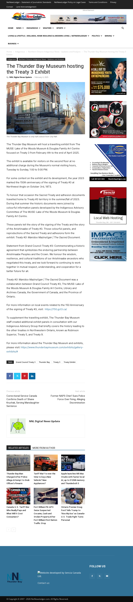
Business (12, 43)
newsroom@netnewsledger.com (55, 586)
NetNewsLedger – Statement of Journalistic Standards (28, 2)
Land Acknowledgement (26, 7)
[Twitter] (17, 376)
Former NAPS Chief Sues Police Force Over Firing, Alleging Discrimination (68, 399)
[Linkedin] (32, 376)
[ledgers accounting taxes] (108, 162)
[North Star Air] (88, 19)
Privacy (113, 2)
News (18, 28)
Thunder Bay (44, 362)
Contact (9, 7)
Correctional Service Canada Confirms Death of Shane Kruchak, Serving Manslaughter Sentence (22, 401)
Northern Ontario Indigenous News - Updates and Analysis (54, 51)
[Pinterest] (24, 376)
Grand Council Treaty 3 (25, 362)
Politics (96, 36)
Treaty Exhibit (69, 362)
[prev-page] (8, 530)
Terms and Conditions (98, 2)
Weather (47, 28)
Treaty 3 (56, 362)
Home (10, 28)
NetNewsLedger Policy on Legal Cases (70, 2)
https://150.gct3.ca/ (56, 309)
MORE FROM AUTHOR (44, 448)
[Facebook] (9, 376)
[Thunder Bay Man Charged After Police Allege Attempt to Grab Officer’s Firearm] (18, 463)
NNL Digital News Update (20, 77)
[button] (123, 28)
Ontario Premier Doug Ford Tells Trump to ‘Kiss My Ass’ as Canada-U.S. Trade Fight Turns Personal (73, 513)
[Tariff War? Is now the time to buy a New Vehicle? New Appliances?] (46, 463)
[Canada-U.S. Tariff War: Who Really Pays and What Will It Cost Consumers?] (18, 496)
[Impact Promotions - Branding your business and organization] (108, 245)
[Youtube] (107, 576)
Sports (59, 28)
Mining (108, 36)
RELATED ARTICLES (18, 448)
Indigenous (32, 28)
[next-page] (14, 530)
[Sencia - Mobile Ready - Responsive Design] (108, 205)
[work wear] (108, 119)
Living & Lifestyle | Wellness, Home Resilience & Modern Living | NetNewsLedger (47, 36)
